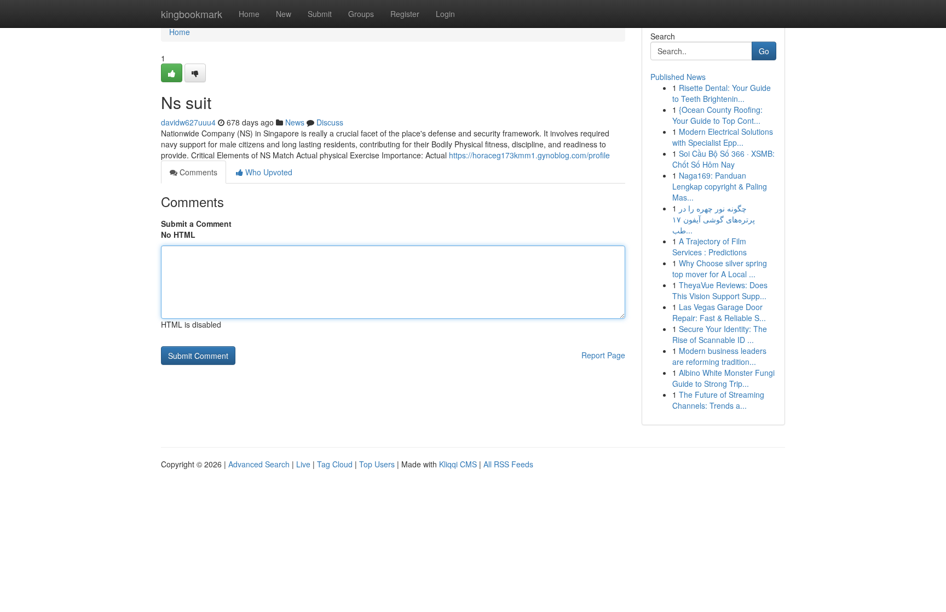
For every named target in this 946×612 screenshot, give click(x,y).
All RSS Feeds (508, 464)
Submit (320, 13)
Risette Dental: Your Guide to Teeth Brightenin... (721, 93)
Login (445, 13)
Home (249, 13)
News (294, 122)
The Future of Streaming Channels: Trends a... (718, 400)
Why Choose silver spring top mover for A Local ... (719, 268)
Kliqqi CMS (458, 464)
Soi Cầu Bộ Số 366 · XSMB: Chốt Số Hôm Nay (723, 159)
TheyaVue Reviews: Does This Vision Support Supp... (720, 290)
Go (764, 50)
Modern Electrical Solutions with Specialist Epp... (722, 137)
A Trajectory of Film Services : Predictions (709, 247)
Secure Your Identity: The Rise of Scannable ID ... (719, 334)
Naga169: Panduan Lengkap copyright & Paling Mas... (719, 186)
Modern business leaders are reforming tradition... (719, 356)
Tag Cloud (335, 464)
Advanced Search (259, 464)
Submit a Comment (196, 223)
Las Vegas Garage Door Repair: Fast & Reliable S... (719, 312)
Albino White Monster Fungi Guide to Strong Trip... (723, 378)
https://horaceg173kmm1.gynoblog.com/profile (529, 155)
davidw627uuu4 (188, 122)
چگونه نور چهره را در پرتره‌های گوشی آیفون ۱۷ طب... (713, 219)
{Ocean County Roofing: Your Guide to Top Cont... (717, 115)
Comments (197, 172)
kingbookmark (191, 14)
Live (303, 464)
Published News (678, 76)
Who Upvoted (267, 172)
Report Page (603, 355)
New (283, 13)
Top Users (377, 464)
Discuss (329, 122)
